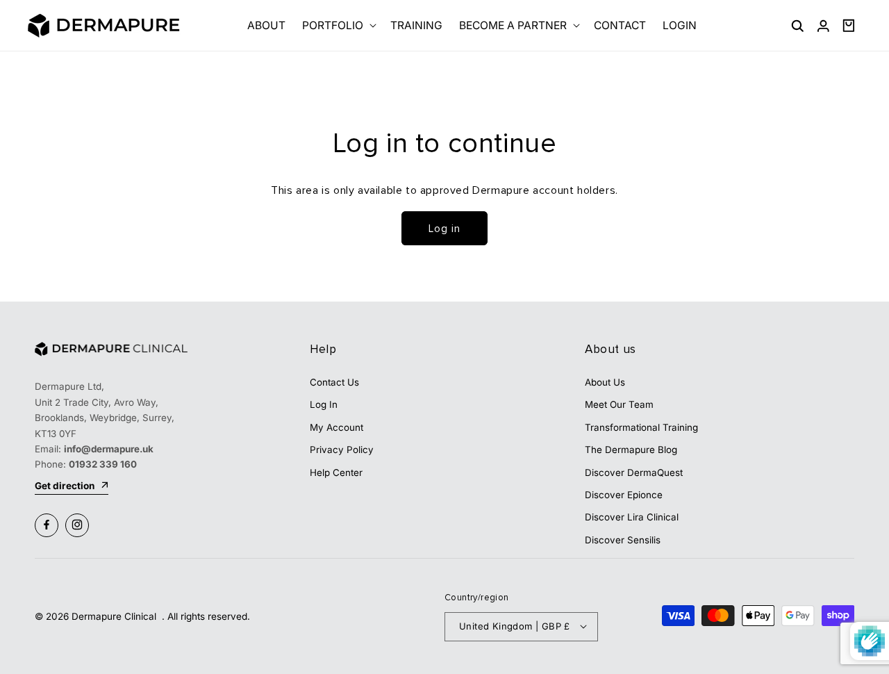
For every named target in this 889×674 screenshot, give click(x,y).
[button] (338, 25)
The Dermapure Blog (631, 448)
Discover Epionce (624, 494)
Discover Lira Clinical (632, 517)
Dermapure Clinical (115, 616)
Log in (444, 228)
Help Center (336, 471)
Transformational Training (641, 426)
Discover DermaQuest (634, 471)
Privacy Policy (342, 448)
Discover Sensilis (622, 539)
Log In (324, 404)
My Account (336, 426)
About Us (605, 381)
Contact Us (334, 381)
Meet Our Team (619, 404)
